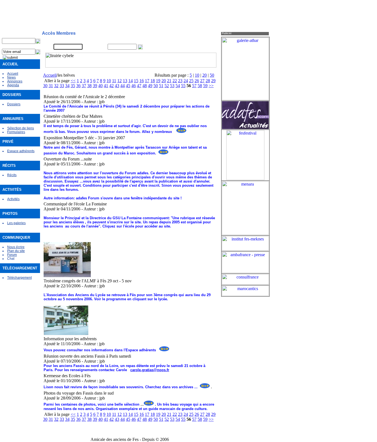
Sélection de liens (20, 128)
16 (141, 80)
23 (180, 80)
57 (194, 85)
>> (211, 85)
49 (150, 85)
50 (212, 75)
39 (95, 85)
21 (169, 80)
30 (45, 85)
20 (204, 75)
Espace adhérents (20, 151)
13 (125, 80)
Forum (12, 255)
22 (174, 80)
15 (136, 80)
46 (133, 85)
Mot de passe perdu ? (197, 47)
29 (213, 80)
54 (178, 85)
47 (139, 85)
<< (73, 80)
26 (197, 80)
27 (202, 80)
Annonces (14, 81)
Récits (12, 175)
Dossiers (13, 104)
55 (183, 85)
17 (147, 80)
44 (122, 85)
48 (144, 85)
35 (73, 85)
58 (200, 85)
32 (56, 85)
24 (186, 80)
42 (111, 85)
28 (208, 80)
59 (205, 85)
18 (152, 80)
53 (172, 85)
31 (51, 85)
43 (117, 85)
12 (119, 80)
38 (89, 85)
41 (106, 85)
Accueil (12, 74)
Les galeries (16, 223)
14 (130, 80)
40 (100, 85)
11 (114, 80)
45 (128, 85)
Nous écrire (16, 247)
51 (161, 85)
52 (166, 85)
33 (62, 85)
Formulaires (16, 132)
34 (67, 85)
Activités (13, 199)
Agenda (13, 85)
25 (191, 80)
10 (197, 75)
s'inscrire (188, 40)
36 (78, 85)
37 (84, 85)
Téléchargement (19, 278)
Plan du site (16, 251)
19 (158, 80)
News (11, 77)
